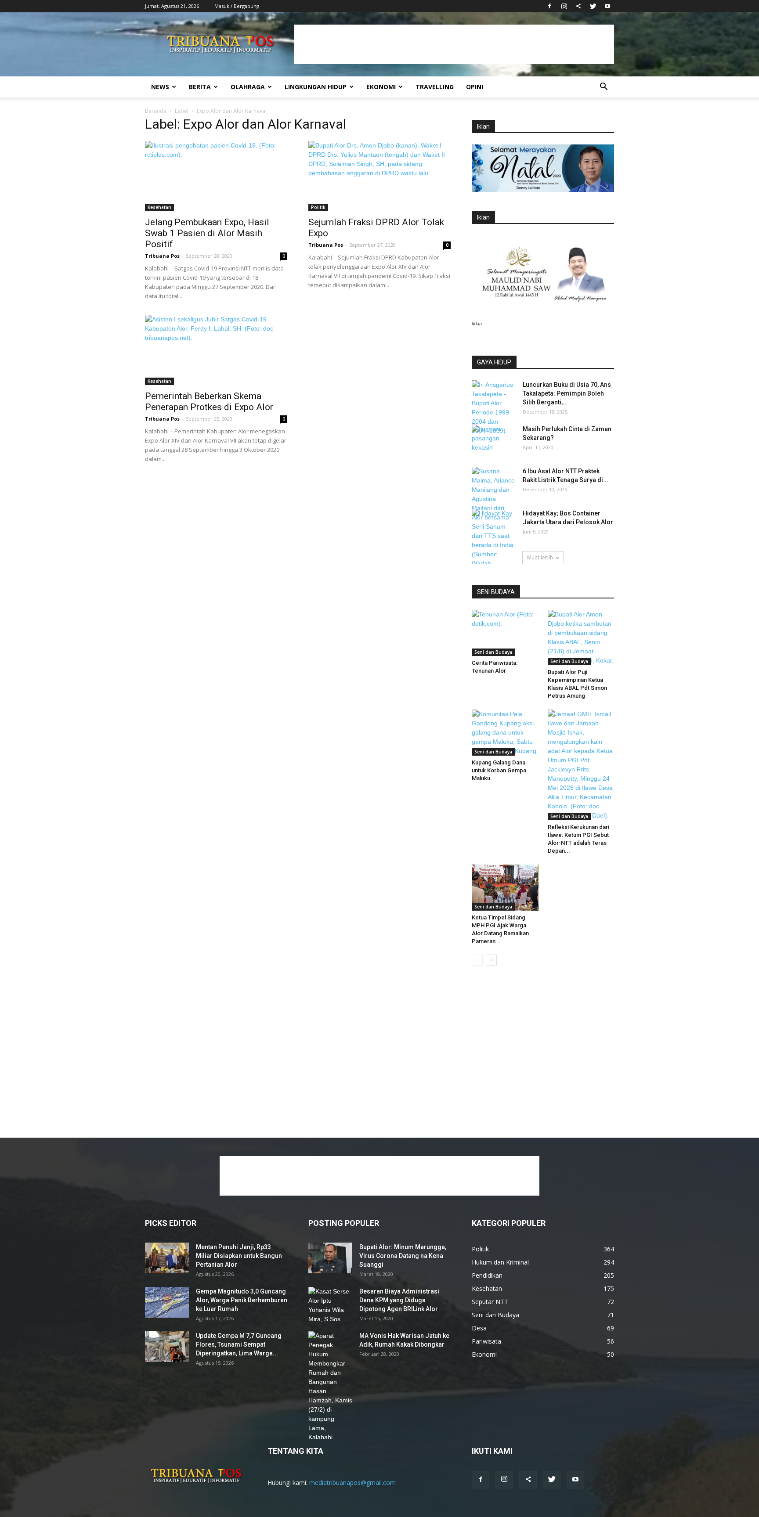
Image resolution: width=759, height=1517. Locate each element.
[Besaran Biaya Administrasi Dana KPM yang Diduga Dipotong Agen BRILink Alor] (330, 1305)
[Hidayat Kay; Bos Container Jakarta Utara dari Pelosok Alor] (494, 524)
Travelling (435, 87)
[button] (603, 87)
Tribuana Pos (162, 255)
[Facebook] (549, 6)
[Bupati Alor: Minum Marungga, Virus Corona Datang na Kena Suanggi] (330, 1258)
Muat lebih (540, 557)
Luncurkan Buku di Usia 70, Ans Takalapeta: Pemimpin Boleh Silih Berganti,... (567, 393)
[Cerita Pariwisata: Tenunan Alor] (505, 633)
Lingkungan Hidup (316, 87)
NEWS (160, 87)
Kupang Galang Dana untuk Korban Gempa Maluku (499, 770)
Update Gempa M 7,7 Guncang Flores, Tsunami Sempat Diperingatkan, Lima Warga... (239, 1344)
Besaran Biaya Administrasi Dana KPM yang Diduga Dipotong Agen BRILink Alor (399, 1300)
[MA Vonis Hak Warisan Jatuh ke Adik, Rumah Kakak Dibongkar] (330, 1386)
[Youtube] (607, 6)
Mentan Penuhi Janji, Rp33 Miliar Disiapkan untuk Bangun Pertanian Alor (239, 1255)
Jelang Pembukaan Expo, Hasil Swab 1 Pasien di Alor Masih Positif (207, 233)
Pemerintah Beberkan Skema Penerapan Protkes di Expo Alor (209, 401)
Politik (318, 207)
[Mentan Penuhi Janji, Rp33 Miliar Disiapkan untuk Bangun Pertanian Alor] (167, 1258)
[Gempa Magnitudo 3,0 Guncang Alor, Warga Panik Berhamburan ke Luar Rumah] (167, 1302)
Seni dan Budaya (493, 652)
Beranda (155, 111)
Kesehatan (159, 207)
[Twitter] (593, 6)
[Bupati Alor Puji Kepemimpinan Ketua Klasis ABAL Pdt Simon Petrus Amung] (581, 637)
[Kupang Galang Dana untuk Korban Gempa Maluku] (505, 733)
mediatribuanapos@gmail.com (352, 1482)
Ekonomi (381, 87)
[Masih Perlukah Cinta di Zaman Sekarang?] (494, 440)
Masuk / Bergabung (236, 6)
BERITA (200, 87)
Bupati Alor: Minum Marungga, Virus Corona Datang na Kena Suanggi (402, 1255)
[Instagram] (564, 6)
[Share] (578, 6)
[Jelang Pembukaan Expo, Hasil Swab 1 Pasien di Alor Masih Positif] (216, 176)
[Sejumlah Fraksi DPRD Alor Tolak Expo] (379, 176)
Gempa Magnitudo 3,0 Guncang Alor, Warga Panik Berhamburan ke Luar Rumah (241, 1300)
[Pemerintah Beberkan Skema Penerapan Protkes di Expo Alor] (216, 350)
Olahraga (248, 87)
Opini (474, 87)
